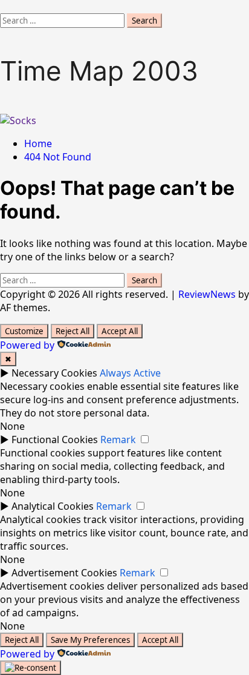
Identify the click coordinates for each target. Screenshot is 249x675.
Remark (118, 439)
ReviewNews (207, 294)
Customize (24, 331)
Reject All (72, 331)
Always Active (130, 373)
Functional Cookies (54, 439)
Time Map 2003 (99, 70)
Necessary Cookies (54, 373)
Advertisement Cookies (64, 572)
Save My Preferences (90, 639)
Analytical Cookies (52, 506)
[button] (3, 6)
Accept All (120, 331)
